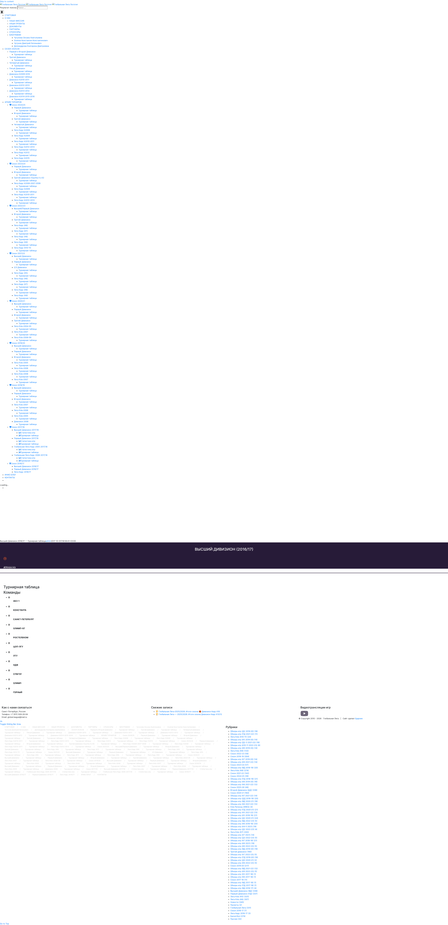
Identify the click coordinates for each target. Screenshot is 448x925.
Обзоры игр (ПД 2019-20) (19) (244, 857)
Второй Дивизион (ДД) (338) (243, 790)
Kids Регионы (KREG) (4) (241, 807)
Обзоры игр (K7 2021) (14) (242, 835)
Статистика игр (138, 769)
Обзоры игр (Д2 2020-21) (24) (244, 818)
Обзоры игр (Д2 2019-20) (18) (244, 731)
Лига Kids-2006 (73, 763)
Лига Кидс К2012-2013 (60, 741)
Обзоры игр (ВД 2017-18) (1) (243, 882)
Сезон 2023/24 (187, 741)
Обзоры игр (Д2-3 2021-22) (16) (245, 742)
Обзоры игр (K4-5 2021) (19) (243, 826)
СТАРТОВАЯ (9, 727)
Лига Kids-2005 (33, 763)
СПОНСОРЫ (108, 727)
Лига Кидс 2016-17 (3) (240, 913)
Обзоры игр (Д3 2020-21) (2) (243, 860)
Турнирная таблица (127, 730)
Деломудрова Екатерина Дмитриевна (50, 730)
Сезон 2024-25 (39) (239, 776)
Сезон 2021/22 (54, 752)
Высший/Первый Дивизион (126, 747)
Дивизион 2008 (51, 769)
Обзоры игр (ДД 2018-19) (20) (244, 798)
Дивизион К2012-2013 (169, 733)
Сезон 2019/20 (94, 761)
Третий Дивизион (148, 730)
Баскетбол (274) (237, 916)
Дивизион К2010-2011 (123, 733)
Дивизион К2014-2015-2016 (62, 735)
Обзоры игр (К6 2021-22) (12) (243, 804)
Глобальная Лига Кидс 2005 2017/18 (41, 772)
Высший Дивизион (73, 752)
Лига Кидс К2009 (163, 738)
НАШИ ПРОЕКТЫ (58, 727)
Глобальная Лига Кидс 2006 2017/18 (117, 772)
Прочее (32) (236, 919)
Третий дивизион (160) (241, 852)
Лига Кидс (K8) (133, 749)
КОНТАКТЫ (101, 775)
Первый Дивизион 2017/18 (182, 769)
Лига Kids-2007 (11, 761)
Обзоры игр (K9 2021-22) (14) (243, 762)
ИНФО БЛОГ (86, 775)
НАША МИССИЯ (38, 727)
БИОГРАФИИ (125, 727)
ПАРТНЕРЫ (92, 727)
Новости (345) (237, 902)
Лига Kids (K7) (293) (239, 832)
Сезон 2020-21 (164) (239, 793)
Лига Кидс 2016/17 (67, 775)
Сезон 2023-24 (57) (239, 765)
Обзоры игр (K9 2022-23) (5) (243, 871)
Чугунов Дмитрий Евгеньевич (16, 730)
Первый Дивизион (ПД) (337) (243, 894)
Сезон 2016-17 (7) (238, 910)
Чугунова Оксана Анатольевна (148, 727)
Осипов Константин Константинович (181, 727)
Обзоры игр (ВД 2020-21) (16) (244, 801)
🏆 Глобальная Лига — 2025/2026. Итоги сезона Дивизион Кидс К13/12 (189, 714)
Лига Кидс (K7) (93, 749)
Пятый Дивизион (33, 733)
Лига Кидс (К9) (174, 749)
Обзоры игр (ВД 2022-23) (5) (243, 821)
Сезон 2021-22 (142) (239, 773)
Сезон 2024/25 (128, 735)
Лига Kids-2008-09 (52, 761)
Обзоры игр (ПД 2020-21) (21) (244, 809)
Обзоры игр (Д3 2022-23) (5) (243, 838)
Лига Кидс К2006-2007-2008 (134, 744)
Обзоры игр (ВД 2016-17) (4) (243, 888)
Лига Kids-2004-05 (182, 758)
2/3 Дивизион (157, 752)
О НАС (23, 727)
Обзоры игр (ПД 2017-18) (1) (243, 885)
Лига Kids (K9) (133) (239, 751)
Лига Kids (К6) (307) (239, 899)
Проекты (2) (236, 905)
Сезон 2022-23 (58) (239, 753)
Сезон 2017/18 (92, 769)
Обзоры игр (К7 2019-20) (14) (243, 759)
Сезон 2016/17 (185, 772)
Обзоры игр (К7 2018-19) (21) (243, 840)
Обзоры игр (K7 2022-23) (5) (243, 854)
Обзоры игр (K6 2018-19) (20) (244, 823)
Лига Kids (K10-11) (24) (240, 737)
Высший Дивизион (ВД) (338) (244, 891)
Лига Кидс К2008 (121, 738)
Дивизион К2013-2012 (13, 735)
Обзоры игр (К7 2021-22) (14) (243, 795)
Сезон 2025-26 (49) (239, 787)
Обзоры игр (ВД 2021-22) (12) (244, 868)
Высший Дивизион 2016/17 (15, 775)
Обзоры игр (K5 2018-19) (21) (243, 815)
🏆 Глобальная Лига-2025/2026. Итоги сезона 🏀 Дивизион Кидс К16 (188, 711)
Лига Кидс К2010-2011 (14, 741)
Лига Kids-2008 (114, 763)
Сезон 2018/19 (195, 763)
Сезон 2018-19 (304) (239, 756)
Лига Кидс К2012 (104, 741)
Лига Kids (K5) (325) (239, 896)
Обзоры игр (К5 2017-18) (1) (243, 874)
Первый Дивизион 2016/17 (42, 775)
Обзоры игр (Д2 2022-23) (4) (243, 829)
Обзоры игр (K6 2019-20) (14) (243, 748)
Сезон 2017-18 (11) (238, 880)
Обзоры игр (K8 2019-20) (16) (243, 781)
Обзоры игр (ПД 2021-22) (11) (244, 734)
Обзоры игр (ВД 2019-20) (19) (244, 849)
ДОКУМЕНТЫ (76, 727)
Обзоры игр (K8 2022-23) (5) (243, 863)
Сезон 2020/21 (194, 755)
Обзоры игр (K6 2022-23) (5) (243, 846)
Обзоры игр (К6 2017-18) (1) (243, 877)
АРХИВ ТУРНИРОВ (108, 735)
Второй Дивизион (191, 735)
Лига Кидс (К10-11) (12, 752)
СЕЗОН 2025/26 (77, 730)
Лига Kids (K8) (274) (239, 770)
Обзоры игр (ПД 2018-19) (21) (244, 779)
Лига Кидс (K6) (53, 749)
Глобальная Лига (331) (240, 908)
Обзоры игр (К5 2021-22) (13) (243, 812)
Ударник (359, 718)
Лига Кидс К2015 (146, 741)
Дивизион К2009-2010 (77, 733)
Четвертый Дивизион (191, 730)
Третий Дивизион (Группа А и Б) (81, 744)
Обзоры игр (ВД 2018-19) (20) (244, 767)
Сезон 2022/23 (103, 747)
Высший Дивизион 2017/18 (114, 769)
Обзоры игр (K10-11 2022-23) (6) (245, 745)
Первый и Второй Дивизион (101, 730)
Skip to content (7, 1)
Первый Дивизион (148, 735)
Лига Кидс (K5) (197, 752)
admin (48, 541)
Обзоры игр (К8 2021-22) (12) (243, 784)
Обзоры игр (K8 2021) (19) (242, 843)
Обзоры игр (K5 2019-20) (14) (243, 739)
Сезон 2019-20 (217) (239, 866)
